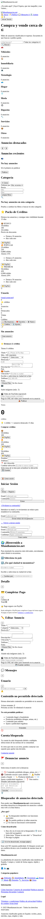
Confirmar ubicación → (23, 576)
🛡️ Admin (34, 15)
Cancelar (5, 790)
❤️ (20, 322)
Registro (11, 492)
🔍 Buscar (5, 45)
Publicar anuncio (37, 890)
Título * (4, 353)
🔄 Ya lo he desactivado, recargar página (16, 842)
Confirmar (5, 535)
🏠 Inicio (4, 15)
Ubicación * (5, 374)
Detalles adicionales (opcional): (13, 782)
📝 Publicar (13, 15)
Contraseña (5, 499)
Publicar (5, 172)
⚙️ (16, 324)
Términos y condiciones (10, 901)
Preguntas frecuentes (9, 892)
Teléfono (4, 378)
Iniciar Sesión (6, 19)
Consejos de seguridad (21, 890)
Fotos (3, 381)
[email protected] (7, 298)
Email (3, 496)
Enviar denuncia (16, 790)
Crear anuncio (7, 336)
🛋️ (40, 878)
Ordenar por (5, 185)
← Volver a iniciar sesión (10, 523)
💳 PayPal (5, 243)
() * (5, 360)
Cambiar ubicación (8, 465)
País (2, 369)
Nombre (4, 458)
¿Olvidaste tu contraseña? (10, 505)
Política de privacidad (28, 901)
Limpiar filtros (6, 195)
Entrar (4, 492)
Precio (3, 187)
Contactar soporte (7, 753)
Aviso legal (13, 903)
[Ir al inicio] (9, 12)
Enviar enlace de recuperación (22, 519)
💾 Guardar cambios (22, 665)
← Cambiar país (7, 576)
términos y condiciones (25, 612)
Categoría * (5, 357)
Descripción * (6, 367)
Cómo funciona (7, 890)
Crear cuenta (22, 537)
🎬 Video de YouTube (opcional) (13, 394)
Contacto (20, 892)
